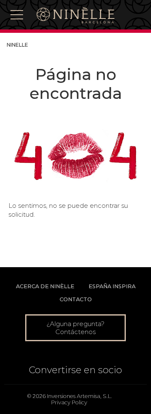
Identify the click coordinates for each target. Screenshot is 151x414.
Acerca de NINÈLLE (45, 286)
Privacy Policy (69, 402)
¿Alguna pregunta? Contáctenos (75, 328)
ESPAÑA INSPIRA (112, 286)
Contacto (76, 299)
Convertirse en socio (75, 370)
